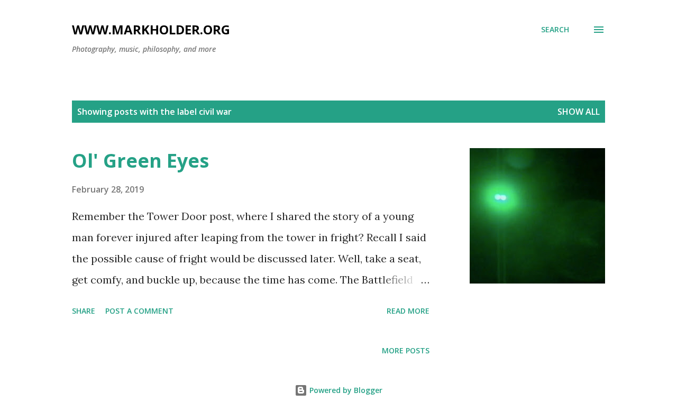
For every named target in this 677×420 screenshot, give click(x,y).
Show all (578, 111)
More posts (405, 350)
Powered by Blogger (344, 390)
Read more (408, 311)
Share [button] (83, 311)
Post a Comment (139, 311)
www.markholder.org (151, 29)
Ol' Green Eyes (140, 161)
